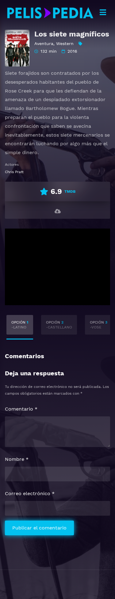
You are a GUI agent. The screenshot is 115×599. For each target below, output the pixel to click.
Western (65, 43)
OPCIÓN (19, 324)
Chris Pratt (14, 172)
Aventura (43, 43)
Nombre (17, 459)
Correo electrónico (30, 493)
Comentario (21, 409)
